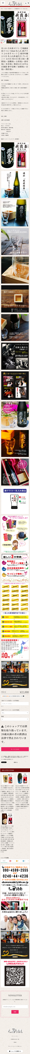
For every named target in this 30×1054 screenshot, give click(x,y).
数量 (2, 716)
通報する (16, 762)
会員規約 (15, 1042)
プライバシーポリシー (15, 1036)
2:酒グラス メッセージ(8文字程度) (10, 710)
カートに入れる (15, 749)
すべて (4, 860)
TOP (2, 8)
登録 (15, 1012)
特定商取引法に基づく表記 (15, 1039)
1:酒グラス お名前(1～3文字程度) (10, 700)
